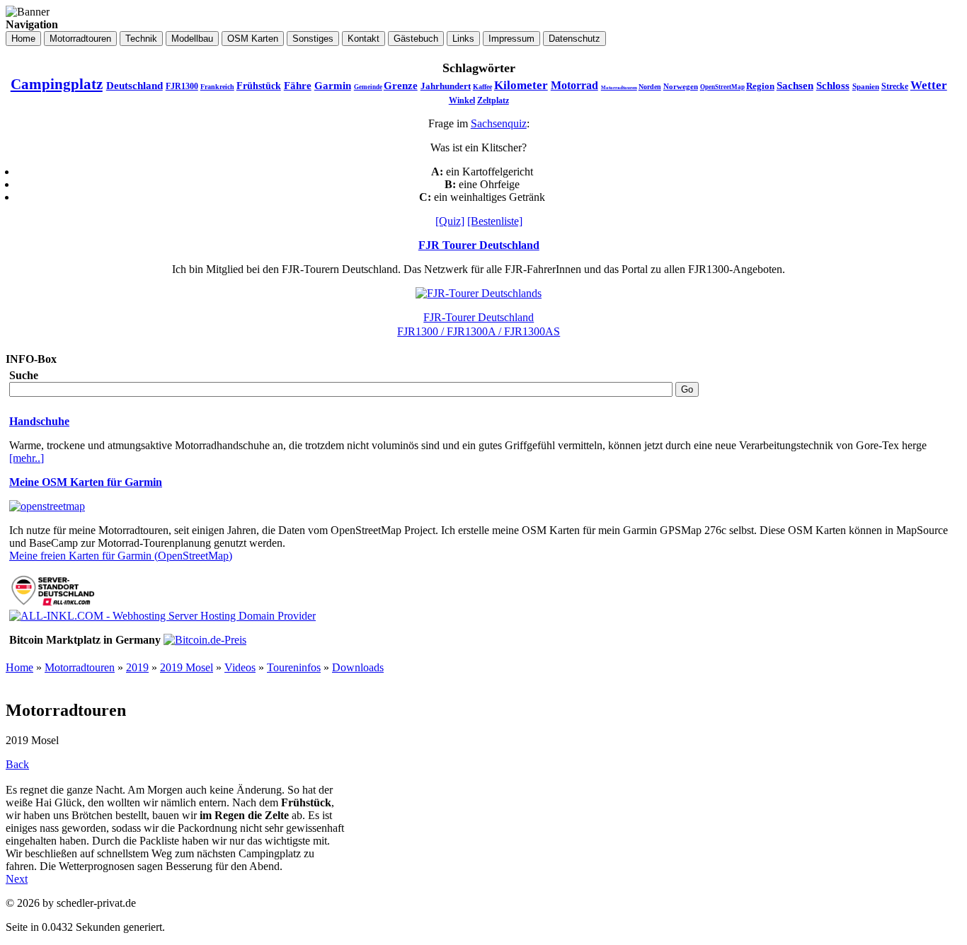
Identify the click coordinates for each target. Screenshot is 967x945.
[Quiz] (449, 221)
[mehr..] (26, 458)
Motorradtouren (619, 88)
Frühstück (258, 86)
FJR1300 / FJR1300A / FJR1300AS (478, 331)
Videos (240, 667)
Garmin (332, 85)
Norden (650, 87)
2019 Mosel (186, 667)
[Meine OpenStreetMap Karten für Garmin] (47, 506)
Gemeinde (368, 87)
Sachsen (795, 85)
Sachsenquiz (499, 123)
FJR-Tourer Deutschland (478, 317)
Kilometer (521, 85)
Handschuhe (39, 421)
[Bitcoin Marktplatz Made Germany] (205, 640)
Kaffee (482, 87)
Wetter (928, 85)
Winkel (462, 100)
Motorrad (574, 85)
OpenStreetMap (722, 87)
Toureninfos (294, 667)
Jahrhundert (445, 86)
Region (760, 86)
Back (17, 764)
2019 (137, 667)
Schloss (832, 85)
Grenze (401, 85)
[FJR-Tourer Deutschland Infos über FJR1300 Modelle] (479, 293)
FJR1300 (182, 86)
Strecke (894, 86)
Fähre (297, 85)
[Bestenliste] (494, 221)
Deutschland (134, 85)
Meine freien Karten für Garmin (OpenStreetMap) (120, 556)
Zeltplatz (493, 100)
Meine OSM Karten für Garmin (85, 482)
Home (19, 667)
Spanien (865, 86)
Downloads (358, 667)
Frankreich (217, 87)
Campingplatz (57, 84)
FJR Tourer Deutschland (478, 245)
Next (17, 879)
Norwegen (680, 86)
